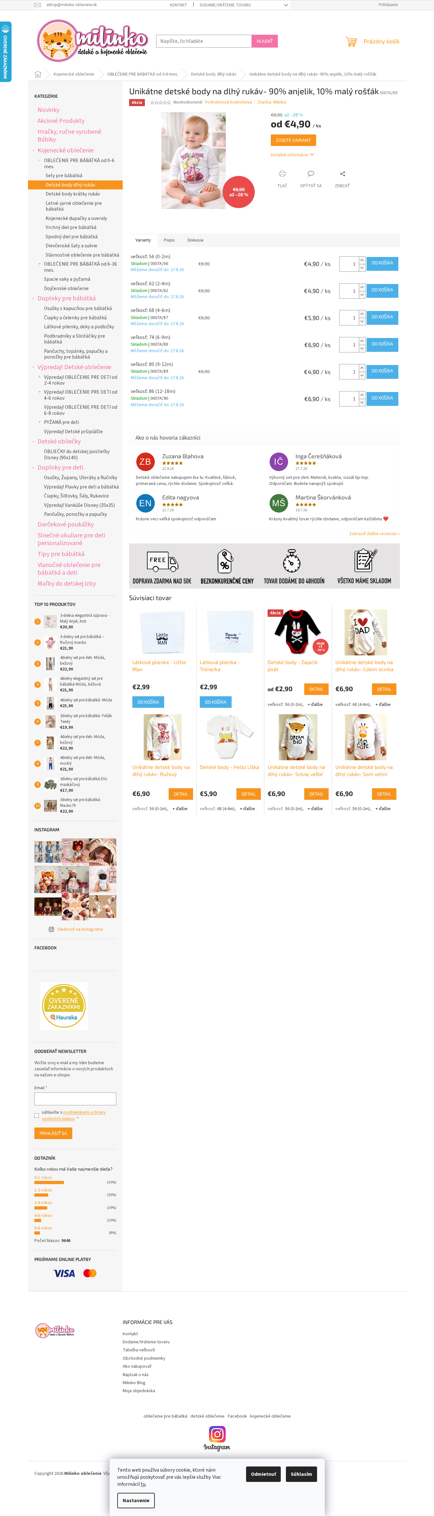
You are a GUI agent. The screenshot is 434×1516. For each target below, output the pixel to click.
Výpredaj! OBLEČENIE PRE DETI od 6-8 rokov (80, 410)
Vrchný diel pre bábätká (71, 227)
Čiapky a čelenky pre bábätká (75, 317)
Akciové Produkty (61, 120)
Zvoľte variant (293, 140)
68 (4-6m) (361, 704)
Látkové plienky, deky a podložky (79, 326)
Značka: (271, 102)
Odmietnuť (263, 1474)
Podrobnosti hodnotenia (228, 102)
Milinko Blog (134, 1383)
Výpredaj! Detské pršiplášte (73, 431)
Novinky (48, 109)
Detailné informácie (289, 155)
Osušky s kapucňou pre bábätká (78, 308)
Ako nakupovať (137, 1366)
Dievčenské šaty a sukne (71, 245)
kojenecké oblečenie (270, 1416)
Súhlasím (301, 1474)
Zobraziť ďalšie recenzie (373, 534)
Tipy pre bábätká (61, 554)
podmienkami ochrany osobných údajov (74, 1115)
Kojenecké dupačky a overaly (76, 218)
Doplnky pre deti (60, 467)
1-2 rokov (43, 1190)
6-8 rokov (43, 1228)
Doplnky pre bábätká (67, 298)
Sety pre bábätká (64, 175)
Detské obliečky (59, 441)
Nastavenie (136, 1500)
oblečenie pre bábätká (165, 1416)
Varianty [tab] (143, 240)
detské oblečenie (207, 1416)
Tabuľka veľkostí (139, 1350)
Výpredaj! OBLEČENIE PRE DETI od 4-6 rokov (80, 394)
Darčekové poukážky (66, 524)
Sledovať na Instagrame (80, 929)
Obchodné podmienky (144, 1358)
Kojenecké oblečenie (65, 150)
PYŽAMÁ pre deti (61, 422)
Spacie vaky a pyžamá (67, 279)
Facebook (237, 1416)
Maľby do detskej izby (67, 583)
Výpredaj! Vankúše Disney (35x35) (79, 505)
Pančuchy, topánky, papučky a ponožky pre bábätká (76, 354)
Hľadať (265, 41)
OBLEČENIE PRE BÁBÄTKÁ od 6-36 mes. (80, 266)
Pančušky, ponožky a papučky (75, 514)
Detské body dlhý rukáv (70, 184)
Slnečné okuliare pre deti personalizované (71, 539)
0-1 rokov (43, 1177)
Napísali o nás (136, 1375)
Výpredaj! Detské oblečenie (74, 367)
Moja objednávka (139, 1391)
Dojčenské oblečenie (66, 288)
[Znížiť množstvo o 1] (362, 267)
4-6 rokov (43, 1215)
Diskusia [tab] (195, 240)
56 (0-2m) (293, 704)
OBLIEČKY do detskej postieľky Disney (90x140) (77, 454)
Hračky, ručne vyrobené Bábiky (69, 135)
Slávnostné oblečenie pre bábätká (82, 255)
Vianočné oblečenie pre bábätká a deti (69, 568)
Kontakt (178, 5)
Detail (316, 689)
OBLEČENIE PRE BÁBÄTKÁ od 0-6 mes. (79, 163)
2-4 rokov (43, 1203)
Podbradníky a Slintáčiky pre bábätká (74, 339)
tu (143, 1484)
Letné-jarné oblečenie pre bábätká (74, 206)
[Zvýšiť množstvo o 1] (362, 260)
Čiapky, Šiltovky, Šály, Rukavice (76, 495)
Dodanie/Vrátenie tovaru (225, 5)
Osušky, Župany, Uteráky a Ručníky (80, 477)
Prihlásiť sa (53, 1133)
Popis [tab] (169, 240)
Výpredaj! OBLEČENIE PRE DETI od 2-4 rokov (80, 380)
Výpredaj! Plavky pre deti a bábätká (81, 486)
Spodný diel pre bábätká (72, 236)
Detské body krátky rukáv (73, 193)
